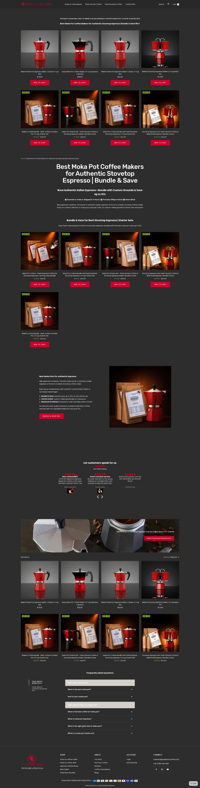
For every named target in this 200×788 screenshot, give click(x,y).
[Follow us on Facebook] (156, 769)
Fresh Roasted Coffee (113, 4)
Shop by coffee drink (68, 763)
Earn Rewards (132, 763)
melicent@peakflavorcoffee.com (166, 759)
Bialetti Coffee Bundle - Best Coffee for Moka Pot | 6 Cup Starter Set (39, 133)
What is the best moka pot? (79, 689)
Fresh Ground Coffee (93, 4)
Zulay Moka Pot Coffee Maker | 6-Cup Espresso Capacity (80, 73)
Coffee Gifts (130, 4)
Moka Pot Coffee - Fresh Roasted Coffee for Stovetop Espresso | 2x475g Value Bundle (39, 274)
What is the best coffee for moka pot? (83, 712)
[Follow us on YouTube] (168, 769)
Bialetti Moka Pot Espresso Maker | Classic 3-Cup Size (120, 73)
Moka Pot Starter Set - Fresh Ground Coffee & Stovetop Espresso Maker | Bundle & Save (80, 133)
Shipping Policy (76, 780)
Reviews (98, 766)
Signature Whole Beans (69, 766)
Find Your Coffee (101, 763)
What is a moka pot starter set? (81, 733)
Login (129, 759)
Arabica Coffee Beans (73, 4)
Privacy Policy (66, 780)
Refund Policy (86, 780)
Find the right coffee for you (32, 768)
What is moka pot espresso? (80, 719)
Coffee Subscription (102, 769)
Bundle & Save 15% (51, 416)
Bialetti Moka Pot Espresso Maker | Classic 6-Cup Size (40, 73)
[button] (98, 496)
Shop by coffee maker (69, 759)
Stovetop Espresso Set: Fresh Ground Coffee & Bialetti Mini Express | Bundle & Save (160, 133)
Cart (175, 4)
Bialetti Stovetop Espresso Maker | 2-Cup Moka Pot (160, 72)
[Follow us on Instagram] (162, 769)
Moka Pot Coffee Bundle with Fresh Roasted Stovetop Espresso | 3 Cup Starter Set (120, 133)
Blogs (97, 773)
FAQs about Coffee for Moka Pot (39, 689)
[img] (100, 466)
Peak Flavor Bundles (67, 773)
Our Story (98, 759)
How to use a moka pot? (78, 697)
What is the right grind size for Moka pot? (85, 726)
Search (161, 4)
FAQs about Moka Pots (37, 682)
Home (23, 159)
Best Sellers (64, 769)
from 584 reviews (100, 469)
